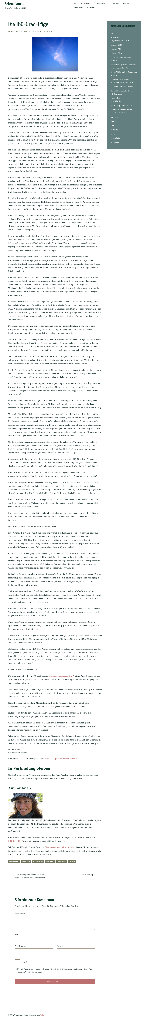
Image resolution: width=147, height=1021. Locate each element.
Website (60, 946)
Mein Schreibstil (116, 101)
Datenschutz (78, 8)
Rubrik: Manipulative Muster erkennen (60, 758)
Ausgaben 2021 (116, 49)
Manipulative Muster (44, 31)
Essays (113, 125)
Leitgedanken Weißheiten (120, 41)
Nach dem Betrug (87, 875)
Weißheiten (85, 4)
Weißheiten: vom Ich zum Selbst (60, 847)
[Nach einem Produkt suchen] (141, 6)
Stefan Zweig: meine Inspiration (122, 106)
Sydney (42, 1015)
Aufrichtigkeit (13, 861)
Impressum (91, 8)
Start (75, 4)
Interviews (114, 117)
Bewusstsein (26, 861)
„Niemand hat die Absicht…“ (61, 676)
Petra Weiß (15, 31)
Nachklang (115, 4)
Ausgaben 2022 (116, 45)
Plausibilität (62, 861)
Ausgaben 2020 (116, 53)
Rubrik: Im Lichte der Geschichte (122, 87)
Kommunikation (38, 861)
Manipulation (50, 861)
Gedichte (114, 121)
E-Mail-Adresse (20, 946)
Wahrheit (72, 861)
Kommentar (20, 914)
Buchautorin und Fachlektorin (121, 110)
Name (17, 935)
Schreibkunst (14, 4)
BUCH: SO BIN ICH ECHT (119, 113)
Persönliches (100, 4)
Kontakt (126, 4)
